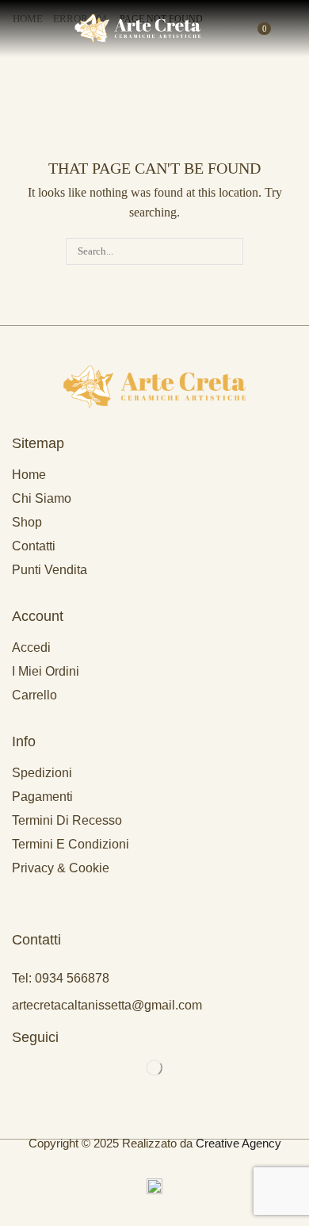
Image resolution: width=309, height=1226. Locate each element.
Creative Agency (238, 1143)
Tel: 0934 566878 (60, 978)
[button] (14, 28)
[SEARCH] (229, 251)
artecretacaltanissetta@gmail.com (107, 1005)
